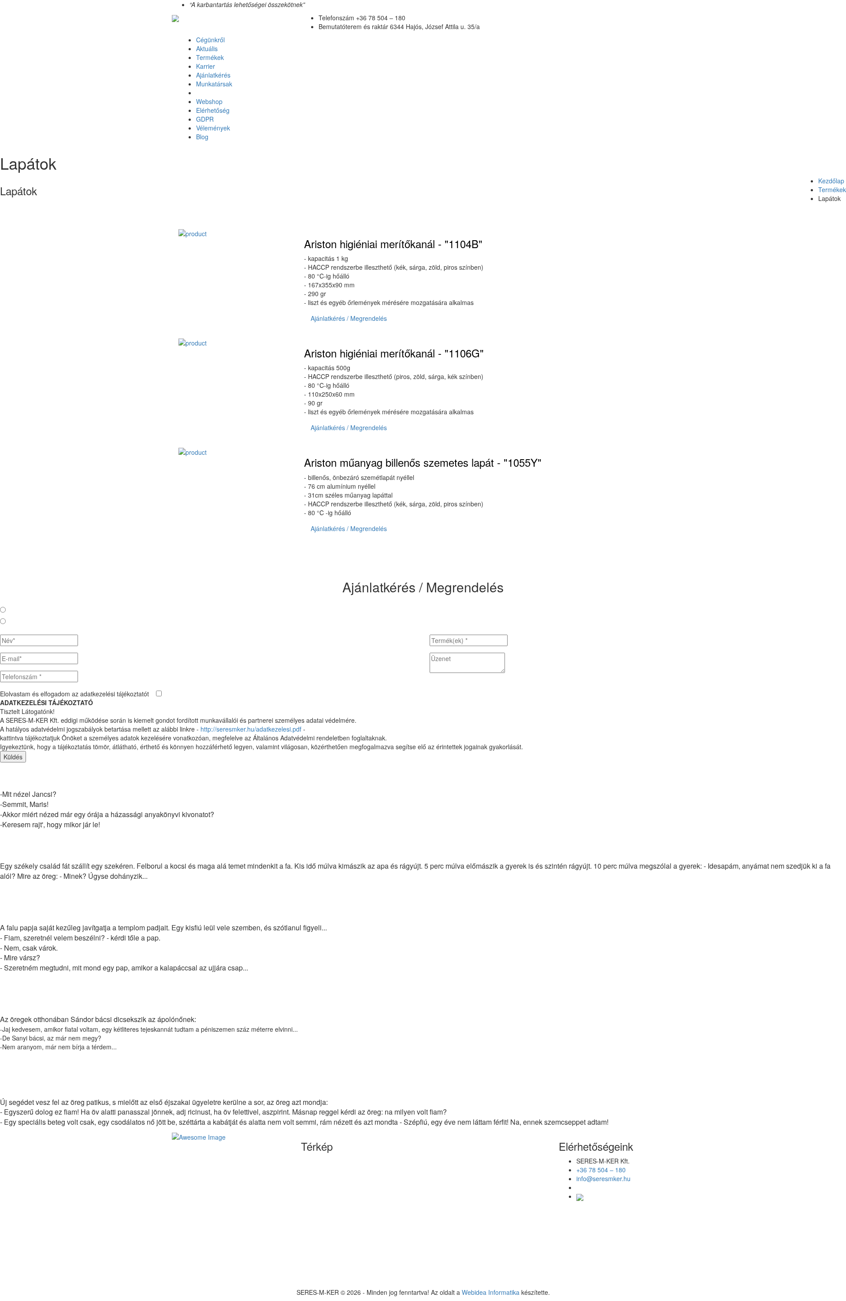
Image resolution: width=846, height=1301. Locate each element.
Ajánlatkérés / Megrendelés (349, 318)
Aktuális (207, 48)
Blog (202, 136)
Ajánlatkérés (213, 75)
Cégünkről (210, 39)
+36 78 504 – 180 (601, 1169)
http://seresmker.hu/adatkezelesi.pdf (250, 729)
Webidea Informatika (490, 1292)
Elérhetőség (213, 110)
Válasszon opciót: (27, 598)
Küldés (13, 756)
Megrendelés (26, 621)
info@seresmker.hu (603, 1178)
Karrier (205, 66)
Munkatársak (214, 83)
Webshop (209, 101)
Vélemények (213, 127)
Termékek (210, 57)
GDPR (205, 119)
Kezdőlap (831, 180)
